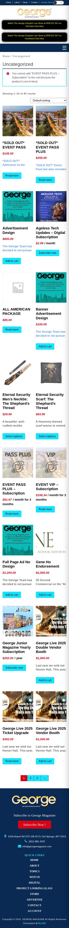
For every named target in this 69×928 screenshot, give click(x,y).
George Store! (47, 2)
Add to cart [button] (11, 261)
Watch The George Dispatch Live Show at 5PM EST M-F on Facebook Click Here (34, 37)
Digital (34, 882)
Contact (34, 2)
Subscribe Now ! (34, 824)
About (34, 865)
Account (35, 911)
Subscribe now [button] (47, 252)
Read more (12, 175)
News (25, 2)
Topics (34, 871)
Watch (34, 877)
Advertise (35, 899)
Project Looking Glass (34, 888)
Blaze (42, 923)
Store (34, 894)
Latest (16, 2)
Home (8, 2)
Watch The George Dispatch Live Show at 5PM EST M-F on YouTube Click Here (34, 24)
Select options (13, 436)
